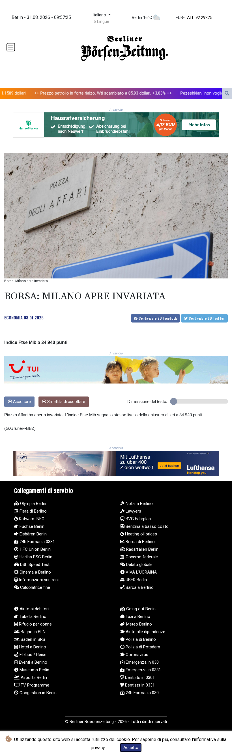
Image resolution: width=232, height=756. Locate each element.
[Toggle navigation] (11, 47)
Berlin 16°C (142, 17)
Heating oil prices (140, 534)
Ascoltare (21, 401)
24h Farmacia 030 (141, 692)
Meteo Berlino (138, 624)
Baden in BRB (32, 639)
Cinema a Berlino (34, 572)
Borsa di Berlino (139, 541)
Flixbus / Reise (32, 654)
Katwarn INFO (31, 518)
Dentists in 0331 (139, 685)
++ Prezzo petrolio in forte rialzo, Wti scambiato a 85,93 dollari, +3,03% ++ (74, 92)
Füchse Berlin (31, 526)
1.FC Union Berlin (34, 549)
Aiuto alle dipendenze (144, 631)
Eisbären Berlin (32, 534)
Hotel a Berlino (32, 647)
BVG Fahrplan (137, 518)
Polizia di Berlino (140, 639)
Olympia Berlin (32, 503)
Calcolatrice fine (34, 587)
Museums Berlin (33, 669)
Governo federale (141, 556)
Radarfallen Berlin (141, 549)
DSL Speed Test (34, 564)
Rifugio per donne (35, 624)
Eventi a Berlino (32, 662)
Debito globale (138, 564)
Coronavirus (136, 654)
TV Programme (34, 685)
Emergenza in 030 (141, 662)
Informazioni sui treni (38, 579)
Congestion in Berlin (37, 692)
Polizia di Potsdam (142, 647)
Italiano (100, 15)
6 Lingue (101, 21)
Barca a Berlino (139, 587)
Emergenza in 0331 (142, 669)
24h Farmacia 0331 (36, 541)
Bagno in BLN (33, 631)
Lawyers (132, 511)
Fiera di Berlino (32, 511)
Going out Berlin (140, 608)
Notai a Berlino (138, 503)
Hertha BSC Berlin (35, 556)
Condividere (157, 318)
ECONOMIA (13, 317)
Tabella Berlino (32, 616)
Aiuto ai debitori (33, 608)
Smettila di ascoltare (65, 401)
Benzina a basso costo (146, 526)
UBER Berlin (135, 579)
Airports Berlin (33, 677)
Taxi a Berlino (137, 616)
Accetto (130, 747)
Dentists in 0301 (139, 677)
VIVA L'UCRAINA (140, 572)
